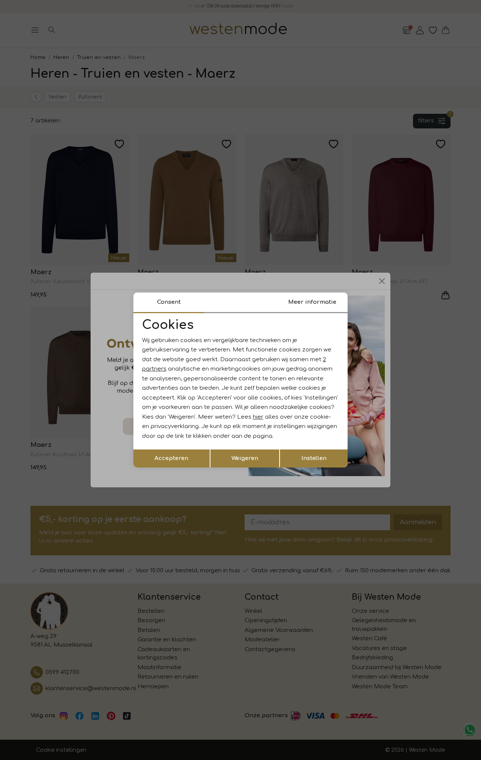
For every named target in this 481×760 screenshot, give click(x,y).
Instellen (314, 458)
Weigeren (244, 458)
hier (258, 417)
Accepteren (171, 458)
